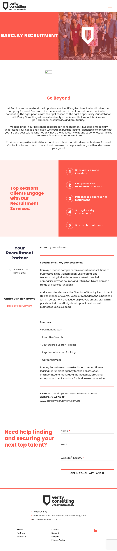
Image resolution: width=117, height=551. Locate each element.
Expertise (21, 536)
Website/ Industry (72, 458)
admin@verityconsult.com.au (46, 519)
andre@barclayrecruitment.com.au (75, 393)
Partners (21, 533)
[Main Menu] (110, 6)
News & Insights (55, 535)
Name (65, 431)
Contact (55, 529)
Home (20, 529)
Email (64, 444)
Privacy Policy (58, 540)
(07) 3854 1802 (40, 511)
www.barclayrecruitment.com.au (60, 401)
